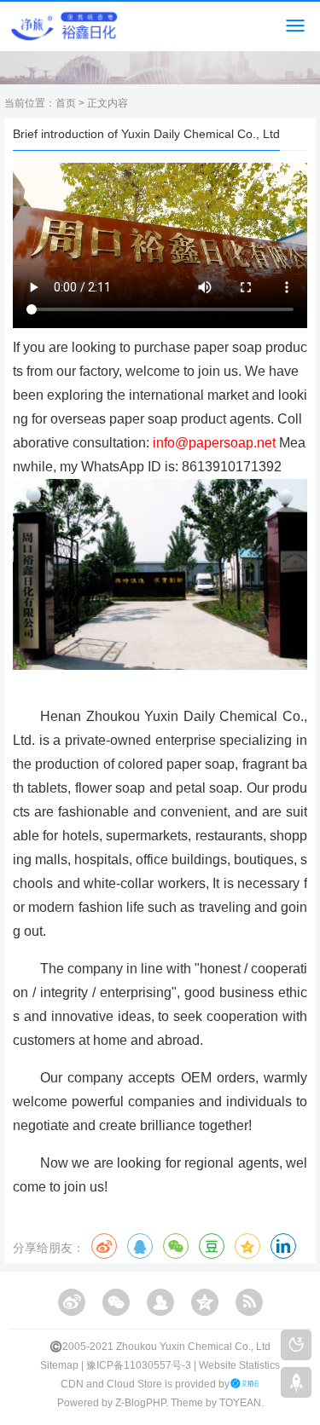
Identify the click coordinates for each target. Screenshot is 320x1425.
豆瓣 (211, 1246)
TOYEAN (240, 1403)
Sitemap (59, 1365)
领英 (283, 1246)
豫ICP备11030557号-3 (138, 1365)
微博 (104, 1246)
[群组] (160, 1302)
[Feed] (249, 1302)
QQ (140, 1246)
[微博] (71, 1302)
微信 (176, 1246)
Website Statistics (239, 1365)
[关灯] (296, 1345)
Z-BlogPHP (140, 1403)
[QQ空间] (204, 1302)
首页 (65, 103)
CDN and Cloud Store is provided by (145, 1384)
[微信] (116, 1302)
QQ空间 (247, 1246)
